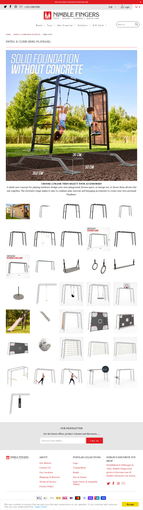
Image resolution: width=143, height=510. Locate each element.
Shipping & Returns (49, 477)
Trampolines (79, 467)
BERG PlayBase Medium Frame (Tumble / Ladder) (98, 212)
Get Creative (66, 25)
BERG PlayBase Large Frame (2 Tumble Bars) (45, 239)
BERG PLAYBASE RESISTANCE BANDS (45, 376)
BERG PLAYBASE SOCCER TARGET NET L (125, 321)
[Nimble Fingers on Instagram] (15, 7)
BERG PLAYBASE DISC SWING (18, 294)
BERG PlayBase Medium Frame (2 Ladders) (18, 239)
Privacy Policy (46, 486)
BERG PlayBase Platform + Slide (18, 321)
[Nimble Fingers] (71, 15)
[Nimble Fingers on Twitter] (5, 7)
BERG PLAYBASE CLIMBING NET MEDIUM (71, 349)
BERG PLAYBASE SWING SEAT (71, 266)
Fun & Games (80, 477)
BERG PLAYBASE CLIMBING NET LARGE (98, 349)
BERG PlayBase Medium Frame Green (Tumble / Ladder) (125, 212)
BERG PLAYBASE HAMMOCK (18, 376)
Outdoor (83, 25)
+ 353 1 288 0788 (32, 6)
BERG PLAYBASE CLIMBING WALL (71, 321)
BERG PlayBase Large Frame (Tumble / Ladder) (71, 239)
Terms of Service (47, 481)
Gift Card (99, 25)
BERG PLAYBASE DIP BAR (125, 376)
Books (76, 472)
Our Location (46, 472)
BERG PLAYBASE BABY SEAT (71, 294)
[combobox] (128, 24)
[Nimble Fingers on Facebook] (10, 7)
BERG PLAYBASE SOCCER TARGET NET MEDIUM (98, 321)
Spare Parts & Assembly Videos (85, 483)
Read (39, 25)
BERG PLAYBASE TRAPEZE (125, 266)
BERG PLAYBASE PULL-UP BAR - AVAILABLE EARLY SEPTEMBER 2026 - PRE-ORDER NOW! (98, 376)
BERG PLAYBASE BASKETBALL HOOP (125, 294)
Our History (45, 463)
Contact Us (45, 467)
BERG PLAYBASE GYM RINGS (98, 266)
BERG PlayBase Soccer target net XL (18, 349)
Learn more (41, 506)
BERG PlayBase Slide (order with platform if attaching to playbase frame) (45, 317)
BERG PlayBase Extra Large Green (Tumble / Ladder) (45, 266)
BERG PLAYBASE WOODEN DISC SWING (45, 294)
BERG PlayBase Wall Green (45, 212)
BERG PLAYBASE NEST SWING (98, 294)
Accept (130, 504)
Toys (50, 25)
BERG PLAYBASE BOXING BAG (18, 404)
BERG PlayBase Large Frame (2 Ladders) (125, 239)
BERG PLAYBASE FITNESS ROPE (71, 376)
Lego (75, 463)
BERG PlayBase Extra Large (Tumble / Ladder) (18, 266)
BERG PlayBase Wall (18, 212)
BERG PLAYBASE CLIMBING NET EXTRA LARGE (125, 349)
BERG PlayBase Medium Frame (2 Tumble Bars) (71, 212)
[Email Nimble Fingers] (20, 7)
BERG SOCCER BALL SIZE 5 (45, 344)
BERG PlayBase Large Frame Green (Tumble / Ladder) (98, 239)
